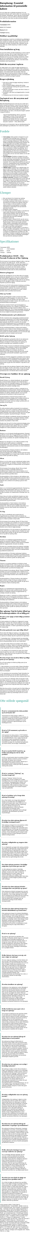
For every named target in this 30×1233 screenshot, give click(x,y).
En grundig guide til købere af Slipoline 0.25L (14, 1224)
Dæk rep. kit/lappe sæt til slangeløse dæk (15, 1229)
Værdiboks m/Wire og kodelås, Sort (18, 1215)
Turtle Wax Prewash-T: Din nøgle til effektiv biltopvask (14, 1219)
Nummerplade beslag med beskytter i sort (17, 1221)
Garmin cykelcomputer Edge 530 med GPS (12, 1217)
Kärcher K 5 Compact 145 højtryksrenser (10, 1217)
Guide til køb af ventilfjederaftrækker (10, 1205)
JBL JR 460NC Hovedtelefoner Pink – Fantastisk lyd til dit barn (14, 1208)
